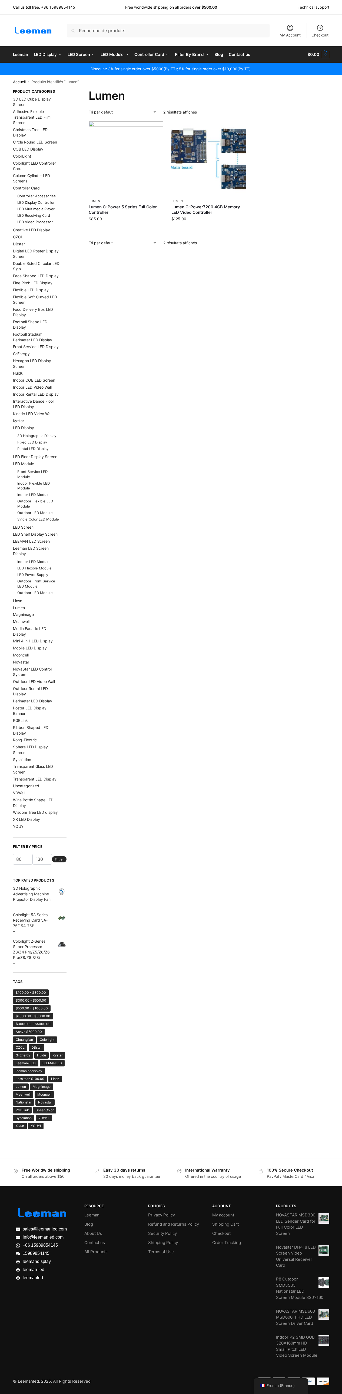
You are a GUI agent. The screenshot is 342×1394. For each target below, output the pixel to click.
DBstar (19, 244)
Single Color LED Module (38, 519)
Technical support (313, 7)
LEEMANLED (52, 1063)
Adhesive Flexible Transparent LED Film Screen (32, 117)
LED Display (23, 427)
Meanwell (21, 621)
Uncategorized (26, 785)
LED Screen (23, 527)
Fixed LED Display (32, 442)
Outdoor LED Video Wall (34, 681)
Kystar (18, 420)
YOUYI (19, 826)
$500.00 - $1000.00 (32, 1008)
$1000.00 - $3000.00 (33, 1016)
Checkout (319, 35)
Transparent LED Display (35, 779)
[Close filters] (68, 92)
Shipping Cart (225, 1224)
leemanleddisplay (29, 1071)
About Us (93, 1233)
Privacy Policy (161, 1215)
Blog (88, 1224)
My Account (290, 35)
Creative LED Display (31, 230)
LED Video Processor (35, 222)
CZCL (18, 237)
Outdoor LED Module (35, 513)
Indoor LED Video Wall (32, 387)
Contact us (94, 1242)
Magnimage (23, 614)
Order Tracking (226, 1242)
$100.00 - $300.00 (31, 993)
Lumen (94, 201)
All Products (96, 1251)
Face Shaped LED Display (36, 276)
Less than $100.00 (30, 1079)
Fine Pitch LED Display (32, 283)
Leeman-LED (26, 1063)
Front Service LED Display (36, 346)
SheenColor (45, 1110)
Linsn (17, 600)
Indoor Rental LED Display (36, 394)
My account (223, 1215)
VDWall (19, 793)
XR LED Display (26, 819)
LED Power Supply (32, 574)
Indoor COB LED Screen (34, 380)
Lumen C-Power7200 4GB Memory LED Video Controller (205, 209)
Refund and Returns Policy (173, 1224)
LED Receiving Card (33, 215)
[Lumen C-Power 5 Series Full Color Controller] (126, 158)
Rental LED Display (32, 448)
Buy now (126, 230)
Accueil (19, 82)
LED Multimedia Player (36, 209)
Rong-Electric (25, 740)
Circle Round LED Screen (35, 142)
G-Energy (21, 353)
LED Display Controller (36, 202)
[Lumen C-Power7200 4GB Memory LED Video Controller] (208, 158)
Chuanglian (24, 1040)
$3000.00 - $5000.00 (33, 1024)
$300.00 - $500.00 (31, 1000)
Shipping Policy (163, 1242)
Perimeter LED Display (32, 701)
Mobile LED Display (30, 648)
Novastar (21, 662)
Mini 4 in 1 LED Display (33, 641)
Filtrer (59, 859)
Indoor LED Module (33, 494)
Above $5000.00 (29, 1032)
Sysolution (22, 759)
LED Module (23, 463)
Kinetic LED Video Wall (32, 413)
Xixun (20, 1126)
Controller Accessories (36, 196)
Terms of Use (161, 1251)
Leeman (91, 1215)
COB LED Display (28, 149)
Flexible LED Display (31, 290)
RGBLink (20, 720)
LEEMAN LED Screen (31, 541)
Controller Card (26, 188)
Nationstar (23, 1102)
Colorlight (47, 1040)
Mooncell (21, 655)
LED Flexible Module (34, 568)
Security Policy (162, 1233)
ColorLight (22, 156)
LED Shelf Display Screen (35, 534)
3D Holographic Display (36, 435)
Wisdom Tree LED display (35, 812)
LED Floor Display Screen (35, 456)
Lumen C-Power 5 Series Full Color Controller (123, 209)
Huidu (18, 373)
